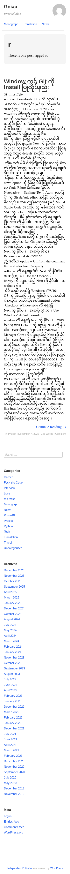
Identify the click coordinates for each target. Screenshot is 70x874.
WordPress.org (13, 832)
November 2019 (14, 793)
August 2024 (12, 619)
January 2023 (12, 701)
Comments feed (14, 827)
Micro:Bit (9, 499)
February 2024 (13, 646)
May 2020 (10, 783)
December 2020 (14, 761)
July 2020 (10, 777)
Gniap (10, 6)
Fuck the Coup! (13, 482)
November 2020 (14, 766)
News (45, 24)
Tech (7, 531)
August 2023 (12, 673)
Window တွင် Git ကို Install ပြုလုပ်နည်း (29, 84)
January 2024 (12, 652)
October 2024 (12, 613)
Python (8, 526)
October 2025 (12, 581)
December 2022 (14, 706)
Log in (7, 816)
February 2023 (13, 695)
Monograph (11, 24)
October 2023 (12, 663)
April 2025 (10, 592)
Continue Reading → (51, 426)
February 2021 (13, 755)
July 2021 (10, 733)
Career (8, 477)
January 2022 (12, 723)
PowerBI (9, 515)
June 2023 (10, 684)
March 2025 (11, 597)
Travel (8, 542)
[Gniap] (59, 12)
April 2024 (10, 635)
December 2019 (14, 788)
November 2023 (14, 657)
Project (12, 433)
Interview (9, 488)
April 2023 (10, 690)
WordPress (56, 868)
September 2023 (14, 668)
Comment (60, 433)
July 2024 (10, 624)
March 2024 (11, 641)
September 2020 (14, 772)
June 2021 (10, 739)
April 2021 (10, 744)
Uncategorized (13, 548)
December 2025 (14, 570)
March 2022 (11, 712)
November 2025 (14, 575)
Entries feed (11, 821)
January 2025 (12, 603)
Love (7, 493)
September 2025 (14, 586)
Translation (30, 24)
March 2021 (11, 750)
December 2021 (14, 728)
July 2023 (10, 679)
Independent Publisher (19, 868)
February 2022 (13, 717)
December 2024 (14, 608)
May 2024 (10, 630)
